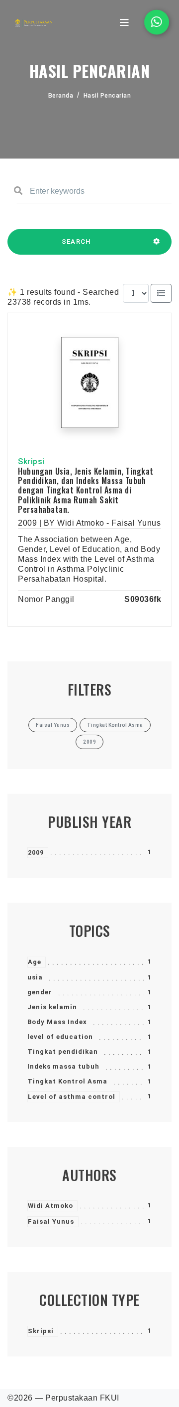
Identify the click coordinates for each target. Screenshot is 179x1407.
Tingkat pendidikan (62, 1051)
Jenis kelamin (52, 1007)
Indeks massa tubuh (63, 1066)
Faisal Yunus (51, 1221)
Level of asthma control (71, 1096)
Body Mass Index (57, 1022)
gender (39, 992)
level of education (60, 1036)
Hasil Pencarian (107, 95)
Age (34, 962)
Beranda (61, 95)
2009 (36, 852)
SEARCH (76, 241)
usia (35, 977)
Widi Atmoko (50, 1205)
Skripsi (41, 1331)
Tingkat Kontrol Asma (67, 1081)
